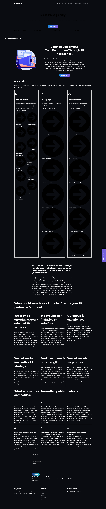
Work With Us (53, 26)
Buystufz (56, 506)
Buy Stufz (18, 3)
